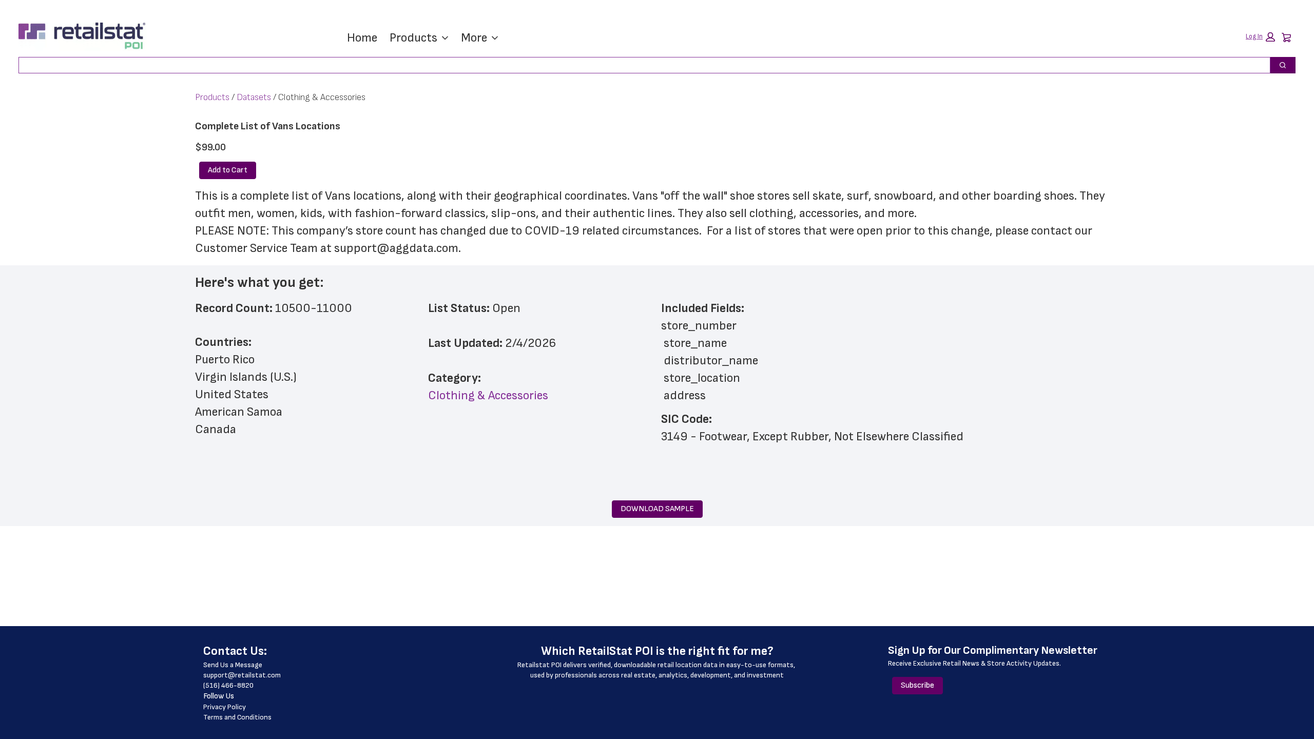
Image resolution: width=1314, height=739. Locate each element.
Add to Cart (227, 170)
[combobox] (640, 65)
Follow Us (218, 696)
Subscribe (917, 685)
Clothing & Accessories (488, 395)
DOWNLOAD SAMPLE (657, 509)
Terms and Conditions (237, 717)
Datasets (254, 97)
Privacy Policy (224, 707)
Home (362, 37)
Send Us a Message (232, 664)
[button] (1260, 37)
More (474, 37)
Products (413, 37)
